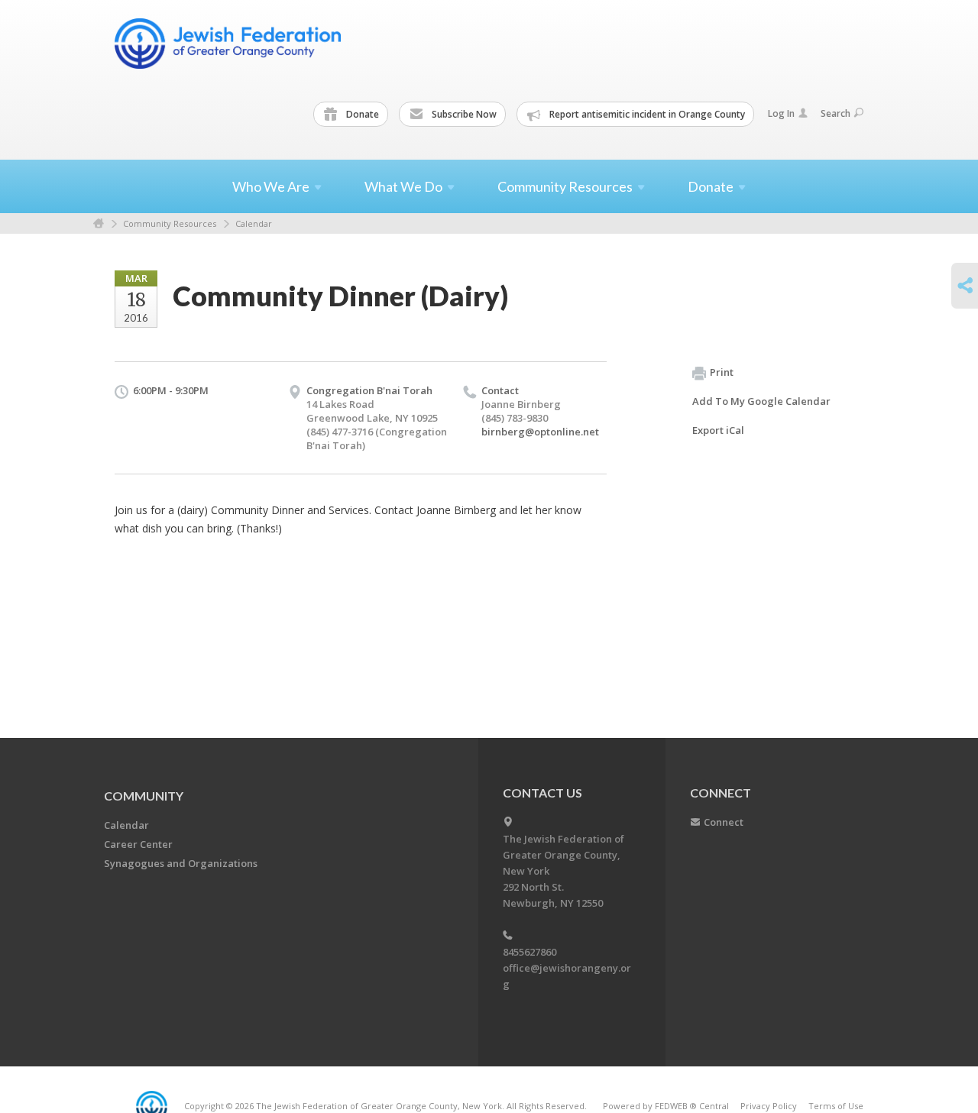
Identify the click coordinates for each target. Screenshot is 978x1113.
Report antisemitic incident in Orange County (646, 114)
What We (403, 186)
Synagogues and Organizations (180, 863)
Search (835, 113)
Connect (723, 822)
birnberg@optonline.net (540, 431)
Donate (361, 114)
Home (98, 223)
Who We (270, 186)
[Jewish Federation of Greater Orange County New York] (229, 43)
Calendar (253, 223)
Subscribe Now (463, 114)
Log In (781, 113)
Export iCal (718, 430)
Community (143, 795)
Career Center (138, 844)
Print (722, 372)
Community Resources (169, 223)
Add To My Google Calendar (761, 401)
